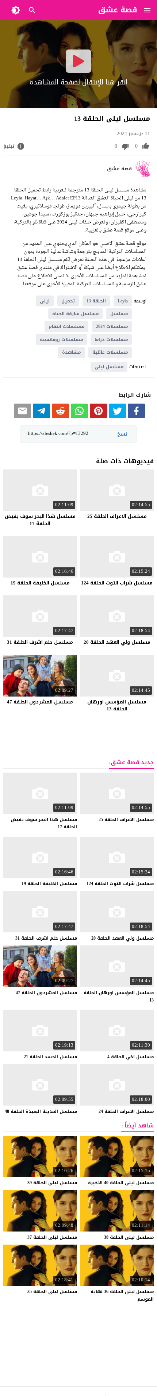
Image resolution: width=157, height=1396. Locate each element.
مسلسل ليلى (109, 367)
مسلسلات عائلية (110, 352)
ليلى (45, 301)
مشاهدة (71, 352)
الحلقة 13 (96, 301)
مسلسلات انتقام (66, 326)
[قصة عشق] (144, 175)
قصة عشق (119, 168)
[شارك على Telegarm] (41, 416)
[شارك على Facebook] (136, 416)
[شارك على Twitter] (117, 416)
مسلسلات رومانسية (61, 340)
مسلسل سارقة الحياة (75, 314)
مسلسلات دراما (111, 340)
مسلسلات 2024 (112, 326)
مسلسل (119, 314)
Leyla (123, 301)
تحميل (68, 301)
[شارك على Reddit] (60, 416)
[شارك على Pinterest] (98, 416)
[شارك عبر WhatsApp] (79, 416)
